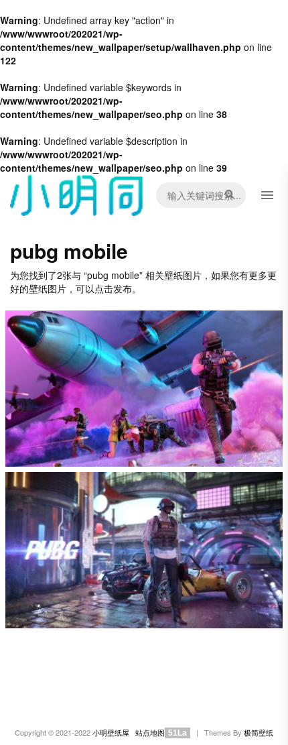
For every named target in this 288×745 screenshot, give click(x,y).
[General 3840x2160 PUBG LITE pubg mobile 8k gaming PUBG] (144, 550)
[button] (267, 195)
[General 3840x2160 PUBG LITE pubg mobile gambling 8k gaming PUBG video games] (144, 388)
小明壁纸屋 (110, 733)
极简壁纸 (258, 733)
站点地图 (150, 733)
